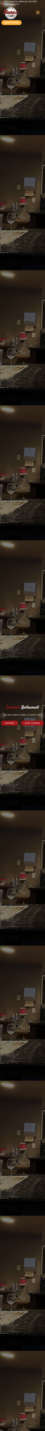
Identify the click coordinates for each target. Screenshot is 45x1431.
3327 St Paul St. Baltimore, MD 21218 (20, 1)
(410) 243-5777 (11, 4)
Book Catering (32, 723)
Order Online (11, 22)
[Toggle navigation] (37, 13)
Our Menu (9, 723)
